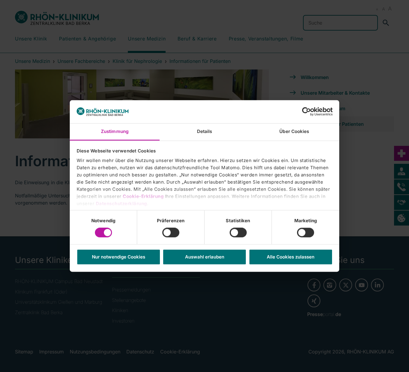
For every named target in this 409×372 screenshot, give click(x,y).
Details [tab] (204, 131)
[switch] (170, 233)
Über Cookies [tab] (294, 131)
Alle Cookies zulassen (290, 257)
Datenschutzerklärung (121, 203)
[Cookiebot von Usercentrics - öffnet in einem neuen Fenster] (306, 111)
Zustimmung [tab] (114, 131)
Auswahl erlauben (204, 257)
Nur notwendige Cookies (118, 257)
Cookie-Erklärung (143, 196)
